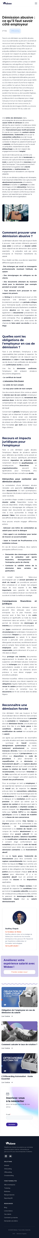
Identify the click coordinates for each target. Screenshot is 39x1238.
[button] (35, 3)
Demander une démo (11, 1221)
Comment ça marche (11, 1217)
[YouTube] (10, 1156)
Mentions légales (22, 1233)
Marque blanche (9, 1195)
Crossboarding (9, 1175)
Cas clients (7, 1214)
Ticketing (7, 1188)
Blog (5, 1207)
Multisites (7, 1191)
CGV (13, 1233)
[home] (7, 3)
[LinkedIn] (6, 1156)
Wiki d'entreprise (9, 1184)
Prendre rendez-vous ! (19, 972)
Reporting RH (8, 1198)
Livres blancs (8, 1211)
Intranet (6, 1165)
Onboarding (8, 1169)
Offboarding (15, 31)
